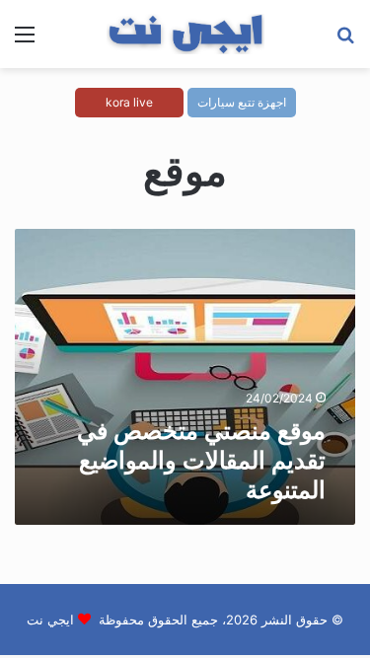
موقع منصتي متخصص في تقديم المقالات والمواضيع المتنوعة (201, 460)
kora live (129, 102)
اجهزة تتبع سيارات (241, 102)
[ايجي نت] (185, 34)
